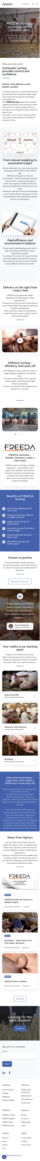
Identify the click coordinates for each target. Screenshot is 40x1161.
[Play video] (19, 343)
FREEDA (6, 1117)
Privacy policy (25, 1144)
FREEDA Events (8, 1132)
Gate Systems (25, 1102)
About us (5, 1144)
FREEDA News (7, 1129)
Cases (22, 1132)
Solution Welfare (8, 1107)
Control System (8, 1096)
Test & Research (26, 1106)
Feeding (5, 1100)
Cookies (23, 1148)
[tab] (14, 435)
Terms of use (25, 1151)
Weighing (5, 1103)
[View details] (3, 1079)
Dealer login (24, 1129)
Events (4, 1151)
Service (23, 1122)
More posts (19, 1005)
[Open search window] (31, 4)
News (4, 1148)
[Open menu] (35, 4)
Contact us (19, 1035)
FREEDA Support (8, 1125)
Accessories (24, 1109)
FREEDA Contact (8, 1122)
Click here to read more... (19, 583)
